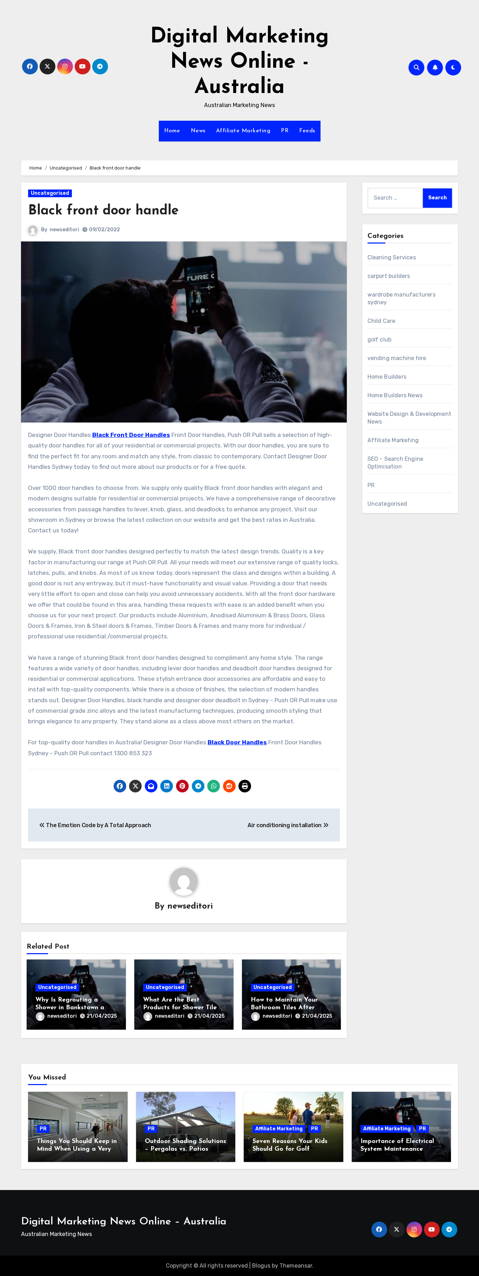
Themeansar (295, 1265)
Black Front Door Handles (131, 434)
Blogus (261, 1265)
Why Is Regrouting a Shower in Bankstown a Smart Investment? (69, 1007)
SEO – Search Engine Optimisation (395, 463)
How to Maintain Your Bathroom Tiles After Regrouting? (284, 1007)
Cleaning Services (391, 257)
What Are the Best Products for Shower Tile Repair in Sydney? (180, 1007)
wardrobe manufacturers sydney (401, 298)
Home (172, 131)
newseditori (64, 230)
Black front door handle (103, 211)
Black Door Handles (237, 742)
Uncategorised (50, 193)
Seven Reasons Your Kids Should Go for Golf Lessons (290, 1149)
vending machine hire (396, 358)
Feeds (307, 131)
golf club (379, 339)
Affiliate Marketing (243, 131)
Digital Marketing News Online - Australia (239, 62)
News (198, 131)
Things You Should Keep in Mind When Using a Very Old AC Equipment (77, 1149)
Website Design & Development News (409, 418)
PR (285, 131)
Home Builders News (395, 395)
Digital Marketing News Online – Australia (124, 1221)
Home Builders (387, 376)
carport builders (388, 276)
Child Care (381, 321)
